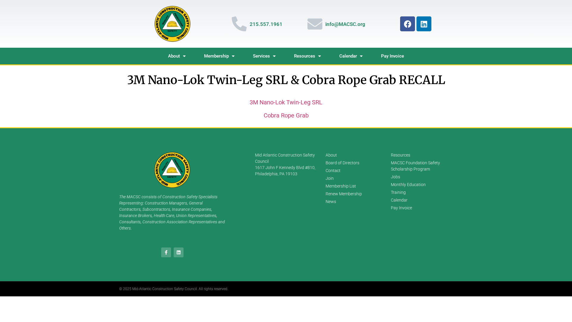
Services (261, 56)
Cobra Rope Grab (286, 115)
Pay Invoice (392, 56)
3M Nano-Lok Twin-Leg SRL (286, 102)
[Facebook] (407, 23)
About (174, 56)
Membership (216, 56)
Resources (304, 56)
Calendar (348, 56)
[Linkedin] (423, 23)
